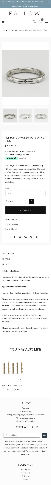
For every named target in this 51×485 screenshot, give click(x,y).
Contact (25, 408)
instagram (25, 469)
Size (7, 188)
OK (44, 435)
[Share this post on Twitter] (20, 237)
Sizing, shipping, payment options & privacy (25, 414)
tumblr (26, 479)
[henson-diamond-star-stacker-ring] (10, 115)
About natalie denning (25, 421)
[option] (25, 73)
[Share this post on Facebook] (14, 237)
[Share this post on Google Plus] (25, 237)
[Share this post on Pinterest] (31, 237)
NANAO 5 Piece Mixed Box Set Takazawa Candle (21, 386)
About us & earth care (25, 418)
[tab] (25, 253)
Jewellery (14, 224)
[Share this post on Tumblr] (37, 237)
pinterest (25, 476)
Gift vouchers (25, 411)
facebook (25, 473)
